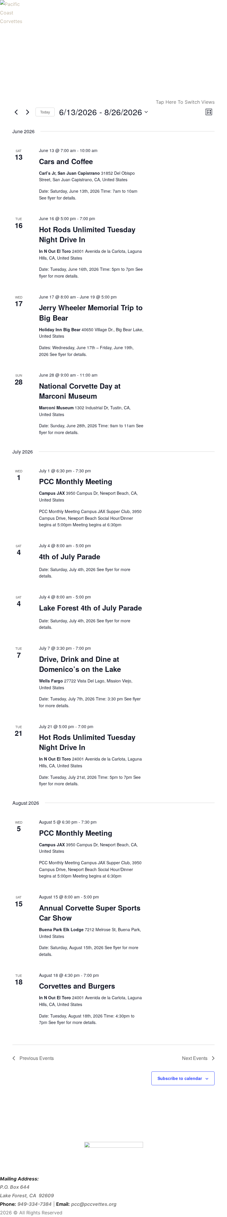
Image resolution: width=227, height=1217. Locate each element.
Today (45, 111)
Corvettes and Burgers (77, 986)
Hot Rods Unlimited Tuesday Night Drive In (87, 234)
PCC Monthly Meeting (75, 481)
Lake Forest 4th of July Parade (90, 608)
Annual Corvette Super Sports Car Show (89, 913)
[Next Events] (27, 112)
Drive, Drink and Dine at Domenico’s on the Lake (80, 664)
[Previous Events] (16, 112)
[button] (6, 1208)
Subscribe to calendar (180, 1078)
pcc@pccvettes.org (93, 1204)
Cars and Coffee (66, 161)
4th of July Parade (69, 556)
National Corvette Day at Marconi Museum (80, 391)
